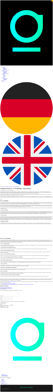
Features (3, 70)
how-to (9, 284)
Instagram (14, 281)
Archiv (3, 305)
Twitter (11, 281)
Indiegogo (11, 284)
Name (1, 297)
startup (23, 284)
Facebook (8, 281)
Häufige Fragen (5, 78)
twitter (2, 379)
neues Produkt (20, 284)
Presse (2, 374)
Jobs (4, 75)
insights (14, 284)
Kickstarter (16, 284)
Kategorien (1, 307)
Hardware (8, 283)
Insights (11, 283)
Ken (11, 186)
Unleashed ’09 (5, 79)
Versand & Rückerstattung (5, 375)
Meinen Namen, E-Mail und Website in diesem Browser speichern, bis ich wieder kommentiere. (13, 301)
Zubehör (4, 69)
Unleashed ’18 (5, 71)
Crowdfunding (5, 283)
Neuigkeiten (13, 283)
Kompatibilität (5, 68)
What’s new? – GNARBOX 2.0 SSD (6, 288)
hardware (7, 284)
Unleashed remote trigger (30, 284)
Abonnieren (9, 377)
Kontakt (4, 76)
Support (3, 77)
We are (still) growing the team (5, 287)
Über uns (3, 74)
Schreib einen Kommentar (16, 186)
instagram (3, 380)
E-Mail (1, 298)
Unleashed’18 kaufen (6, 73)
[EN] (27, 185)
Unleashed (3, 67)
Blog (2, 80)
